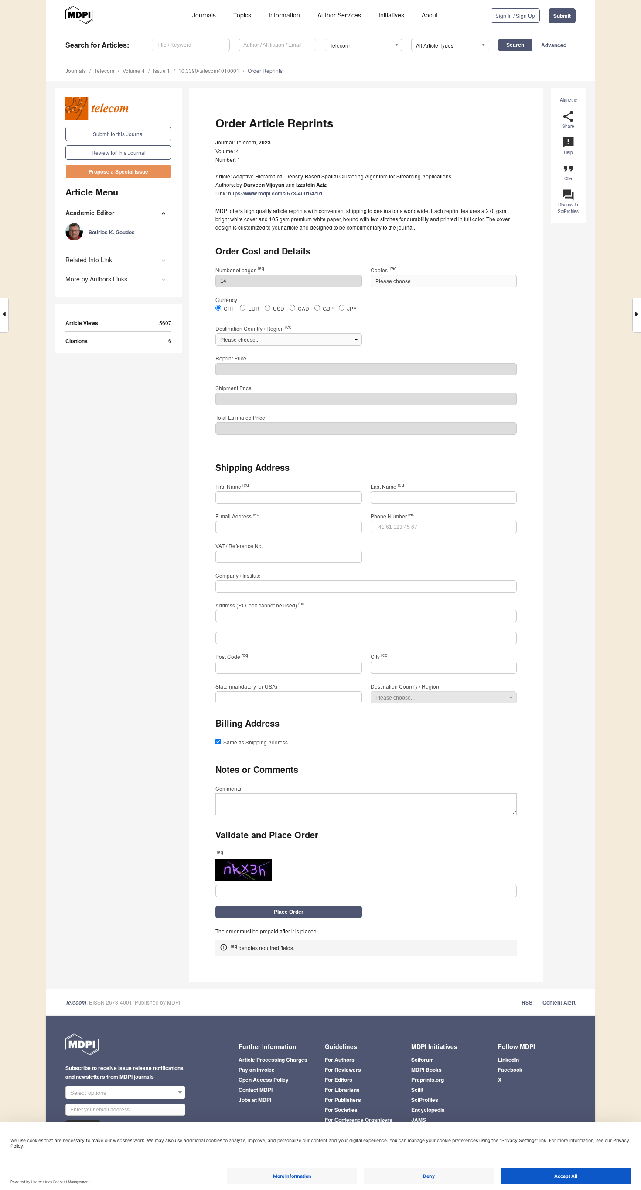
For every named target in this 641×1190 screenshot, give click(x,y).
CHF (229, 308)
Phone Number (393, 516)
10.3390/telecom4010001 (208, 70)
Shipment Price (233, 387)
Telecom (104, 70)
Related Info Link (88, 259)
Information (284, 14)
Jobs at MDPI (255, 1100)
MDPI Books (426, 1069)
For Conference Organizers (358, 1120)
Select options (88, 1092)
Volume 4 (134, 70)
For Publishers (343, 1100)
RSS (527, 1002)
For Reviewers (343, 1069)
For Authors (340, 1059)
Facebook (510, 1069)
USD (278, 308)
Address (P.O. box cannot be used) (260, 605)
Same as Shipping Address (255, 742)
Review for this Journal (119, 152)
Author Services (339, 14)
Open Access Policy (264, 1080)
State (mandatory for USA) (246, 686)
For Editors (338, 1080)
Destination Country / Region (253, 328)
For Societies (341, 1110)
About (430, 14)
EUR (253, 308)
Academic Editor (89, 212)
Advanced (553, 45)
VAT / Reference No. (239, 545)
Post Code (231, 656)
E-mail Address (237, 516)
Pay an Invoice (257, 1069)
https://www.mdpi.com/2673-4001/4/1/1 (275, 193)
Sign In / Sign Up (515, 15)
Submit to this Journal (118, 133)
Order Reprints (265, 70)
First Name (232, 486)
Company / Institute (238, 575)
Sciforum (422, 1059)
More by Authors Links (96, 278)
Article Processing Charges (273, 1059)
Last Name (387, 486)
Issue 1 (161, 70)
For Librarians (342, 1090)
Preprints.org (427, 1080)
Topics (242, 14)
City (379, 656)
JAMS (418, 1120)
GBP (328, 308)
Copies (384, 270)
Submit (562, 16)
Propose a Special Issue (118, 171)
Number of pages (239, 270)
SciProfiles (424, 1100)
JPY (352, 308)
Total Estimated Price (240, 417)
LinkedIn (508, 1059)
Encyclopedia (428, 1110)
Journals (204, 14)
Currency (226, 299)
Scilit (417, 1090)
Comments (228, 788)
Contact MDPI (256, 1090)
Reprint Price (230, 358)
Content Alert (559, 1002)
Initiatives (391, 14)
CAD (303, 308)
